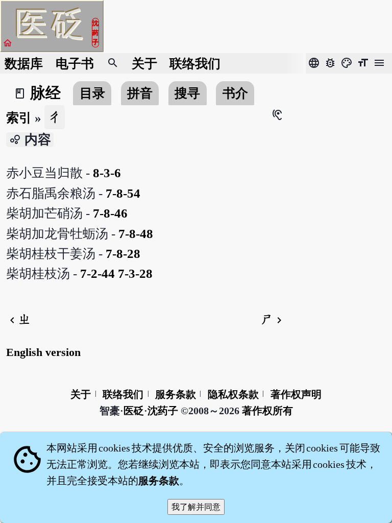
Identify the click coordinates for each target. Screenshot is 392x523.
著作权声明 (296, 394)
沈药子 (163, 410)
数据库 (24, 63)
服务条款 (175, 394)
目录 (92, 93)
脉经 (45, 93)
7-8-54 (123, 193)
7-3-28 (135, 273)
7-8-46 (110, 213)
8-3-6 (107, 173)
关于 (144, 63)
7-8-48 (135, 234)
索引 (19, 118)
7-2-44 (97, 273)
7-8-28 (123, 253)
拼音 (140, 93)
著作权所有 (267, 410)
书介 (235, 93)
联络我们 (194, 63)
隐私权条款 (233, 394)
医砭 (134, 410)
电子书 (75, 63)
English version (43, 352)
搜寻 (187, 93)
